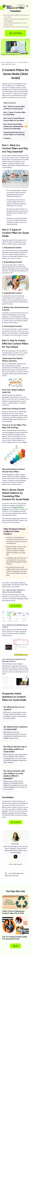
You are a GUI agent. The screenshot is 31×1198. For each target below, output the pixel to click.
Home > (3, 62)
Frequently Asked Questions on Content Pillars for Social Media (14, 133)
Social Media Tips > (11, 62)
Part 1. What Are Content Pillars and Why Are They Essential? (14, 108)
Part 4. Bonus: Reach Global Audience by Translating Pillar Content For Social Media (13, 126)
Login (21, 6)
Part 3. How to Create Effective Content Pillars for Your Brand (14, 119)
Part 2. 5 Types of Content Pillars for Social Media (14, 114)
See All (15, 946)
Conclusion (7, 138)
